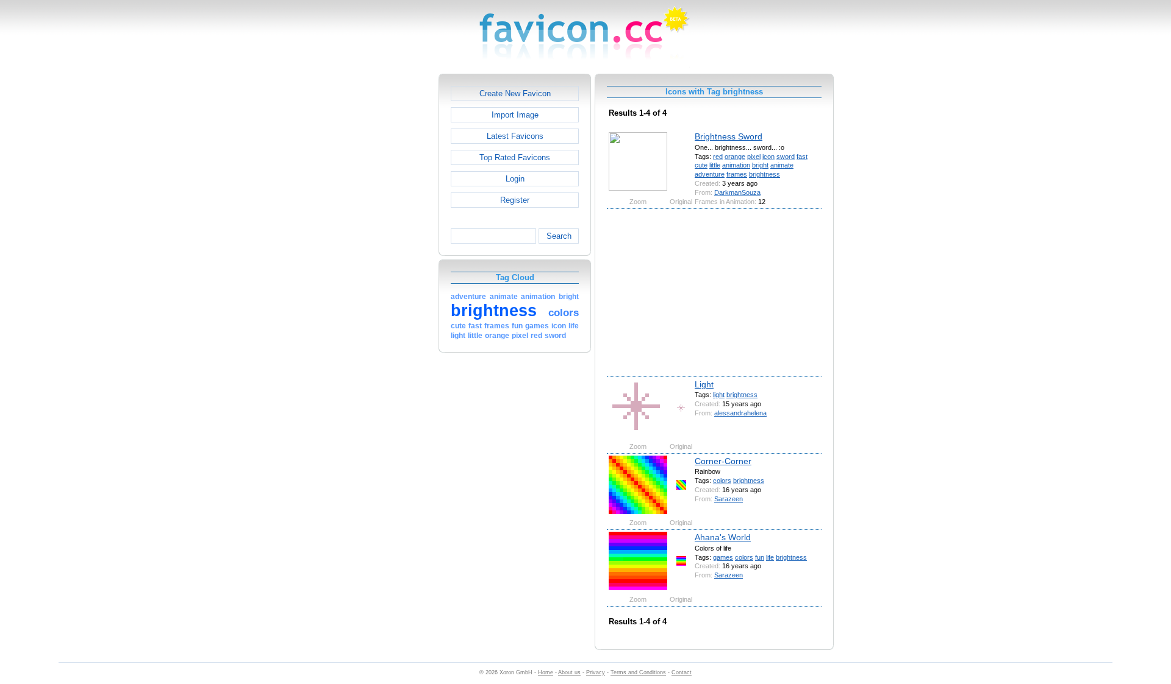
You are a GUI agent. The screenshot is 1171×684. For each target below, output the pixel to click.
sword (785, 156)
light (719, 394)
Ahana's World (723, 537)
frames (736, 174)
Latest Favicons (515, 136)
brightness (764, 174)
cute (701, 165)
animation (736, 165)
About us (569, 672)
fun (759, 557)
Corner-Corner (723, 461)
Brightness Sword (728, 136)
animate (781, 165)
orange (735, 156)
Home (545, 672)
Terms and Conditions (638, 672)
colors (722, 480)
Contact (681, 672)
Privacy (595, 672)
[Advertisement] (386, 256)
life (770, 557)
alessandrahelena (740, 413)
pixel (754, 156)
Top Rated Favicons (514, 157)
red (718, 156)
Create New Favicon (515, 93)
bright (760, 165)
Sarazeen (728, 498)
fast (802, 156)
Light (704, 384)
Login (515, 178)
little (714, 165)
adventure (710, 174)
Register (514, 200)
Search (558, 236)
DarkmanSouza (737, 192)
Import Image (515, 114)
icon (768, 156)
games (723, 557)
